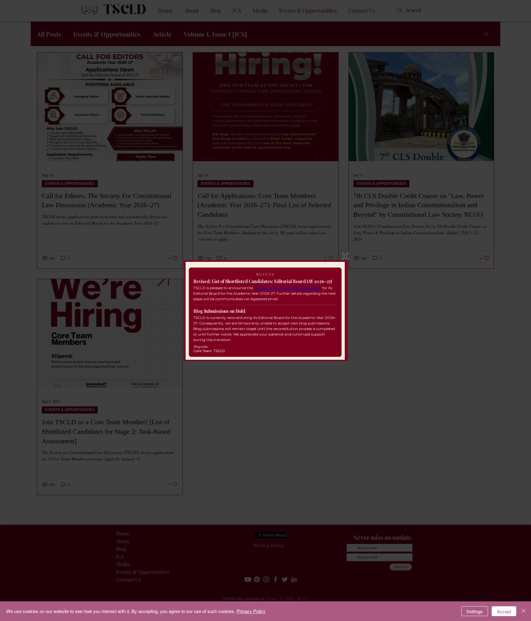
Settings (474, 611)
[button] (345, 256)
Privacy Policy (251, 611)
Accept (504, 611)
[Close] (523, 611)
